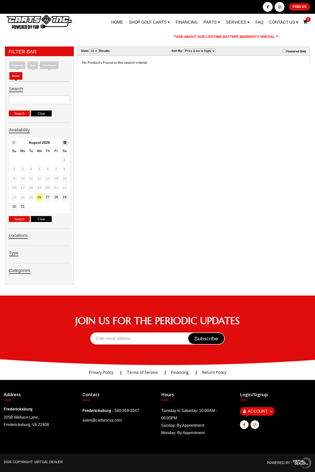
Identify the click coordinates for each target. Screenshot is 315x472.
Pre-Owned (49, 65)
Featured (17, 65)
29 (64, 197)
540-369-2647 (126, 411)
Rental (16, 76)
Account (258, 411)
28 (56, 197)
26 (39, 197)
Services (236, 22)
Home (117, 22)
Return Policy (214, 372)
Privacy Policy (101, 372)
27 (48, 197)
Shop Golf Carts (148, 22)
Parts (211, 22)
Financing (187, 22)
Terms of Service (142, 372)
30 (14, 206)
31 (23, 206)
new (32, 65)
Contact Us (282, 22)
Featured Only (296, 51)
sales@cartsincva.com (102, 420)
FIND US (299, 7)
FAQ (259, 22)
